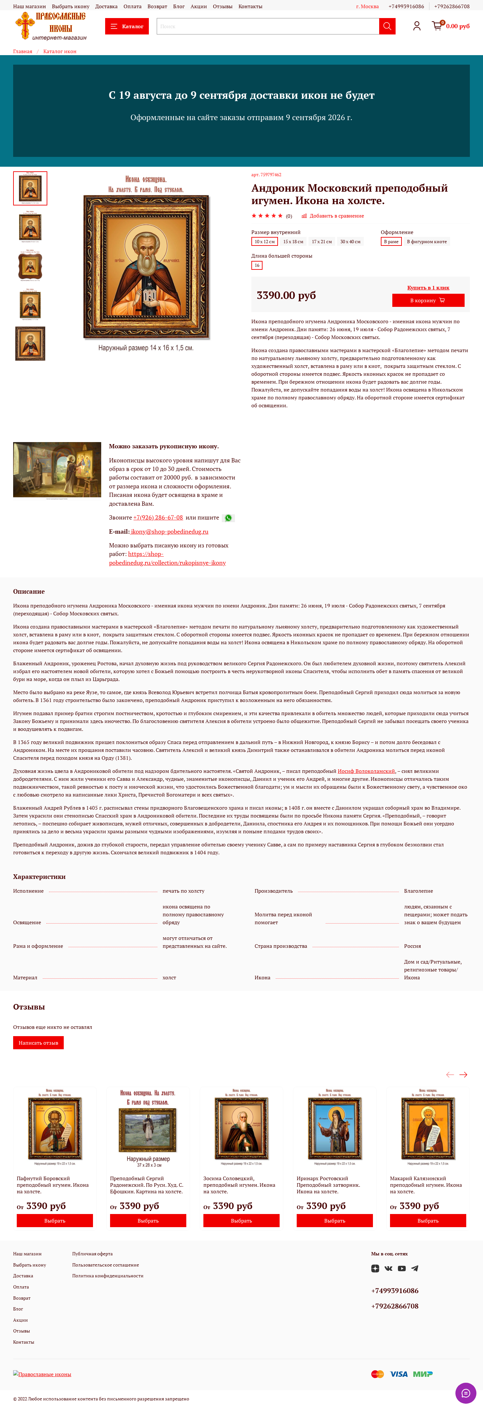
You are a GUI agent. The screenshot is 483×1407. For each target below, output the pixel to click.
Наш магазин (29, 6)
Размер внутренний (276, 232)
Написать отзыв (38, 1042)
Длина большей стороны (281, 256)
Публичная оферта (92, 1253)
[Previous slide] (64, 267)
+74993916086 (406, 6)
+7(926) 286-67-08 (158, 517)
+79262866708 (452, 6)
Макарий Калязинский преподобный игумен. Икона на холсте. (426, 1185)
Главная (22, 51)
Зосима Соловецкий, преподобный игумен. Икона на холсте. (239, 1185)
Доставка (106, 6)
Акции (199, 6)
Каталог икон (60, 51)
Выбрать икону (70, 6)
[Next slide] (30, 353)
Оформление (397, 232)
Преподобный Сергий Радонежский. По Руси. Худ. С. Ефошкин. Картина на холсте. (146, 1185)
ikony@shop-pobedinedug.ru (169, 531)
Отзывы (223, 6)
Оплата (133, 6)
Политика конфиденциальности (108, 1275)
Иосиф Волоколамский (366, 771)
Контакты (251, 6)
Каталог (132, 26)
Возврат (157, 6)
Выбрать (54, 1220)
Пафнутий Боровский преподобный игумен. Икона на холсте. (53, 1185)
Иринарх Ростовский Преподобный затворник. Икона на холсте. (328, 1185)
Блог (179, 6)
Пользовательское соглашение (105, 1265)
